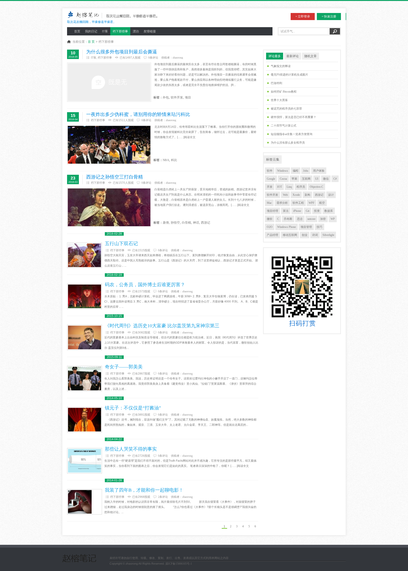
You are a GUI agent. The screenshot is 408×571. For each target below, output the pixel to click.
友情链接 (150, 31)
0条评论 (153, 57)
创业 (304, 235)
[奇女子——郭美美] (84, 378)
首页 (77, 31)
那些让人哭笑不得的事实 (131, 449)
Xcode (296, 194)
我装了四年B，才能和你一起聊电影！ (144, 490)
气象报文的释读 (281, 66)
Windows (282, 170)
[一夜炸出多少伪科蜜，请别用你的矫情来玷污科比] (109, 145)
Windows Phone (286, 227)
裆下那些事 (120, 31)
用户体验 (318, 170)
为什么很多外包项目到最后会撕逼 (121, 51)
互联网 (306, 178)
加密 (323, 219)
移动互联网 (290, 235)
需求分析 (282, 203)
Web (285, 194)
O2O (269, 227)
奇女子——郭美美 (124, 366)
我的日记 (91, 31)
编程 (295, 170)
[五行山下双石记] (84, 255)
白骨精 (186, 222)
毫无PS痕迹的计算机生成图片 (289, 74)
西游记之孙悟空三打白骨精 (114, 177)
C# (335, 178)
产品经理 (272, 235)
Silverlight (328, 235)
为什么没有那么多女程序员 (288, 142)
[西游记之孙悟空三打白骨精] (109, 207)
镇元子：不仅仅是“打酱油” (133, 407)
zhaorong (178, 57)
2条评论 (163, 497)
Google (271, 178)
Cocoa (283, 178)
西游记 (205, 222)
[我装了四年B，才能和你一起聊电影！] (84, 502)
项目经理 (272, 211)
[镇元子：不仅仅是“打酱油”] (84, 419)
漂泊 (136, 31)
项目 (188, 97)
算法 (286, 211)
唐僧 (166, 222)
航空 (322, 203)
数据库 (328, 211)
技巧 (319, 227)
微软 (269, 219)
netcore (311, 219)
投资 (317, 211)
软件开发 (177, 97)
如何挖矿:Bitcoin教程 (284, 91)
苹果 (294, 178)
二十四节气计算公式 (283, 125)
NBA (166, 160)
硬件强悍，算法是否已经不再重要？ (293, 117)
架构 (307, 194)
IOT (279, 186)
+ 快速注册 (329, 16)
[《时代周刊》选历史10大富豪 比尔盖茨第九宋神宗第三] (84, 337)
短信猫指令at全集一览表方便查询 (291, 134)
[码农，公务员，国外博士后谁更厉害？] (84, 296)
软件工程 (298, 203)
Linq (289, 186)
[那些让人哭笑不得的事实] (84, 461)
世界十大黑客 (279, 100)
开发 (269, 186)
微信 (326, 178)
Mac (269, 203)
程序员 (301, 186)
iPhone (297, 211)
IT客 (105, 31)
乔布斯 (288, 219)
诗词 (315, 235)
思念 (300, 219)
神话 (196, 222)
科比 (174, 160)
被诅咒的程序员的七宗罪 (286, 108)
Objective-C (316, 186)
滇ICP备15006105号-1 (178, 563)
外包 (166, 97)
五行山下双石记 (121, 243)
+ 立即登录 (302, 16)
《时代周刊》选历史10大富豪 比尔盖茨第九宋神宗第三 (162, 325)
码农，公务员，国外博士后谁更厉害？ (145, 284)
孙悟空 (175, 222)
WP (333, 219)
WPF (311, 203)
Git (307, 211)
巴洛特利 (276, 83)
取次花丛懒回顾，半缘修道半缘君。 (91, 22)
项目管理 (306, 227)
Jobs (305, 170)
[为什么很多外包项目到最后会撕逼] (109, 82)
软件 (269, 170)
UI (316, 178)
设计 (331, 194)
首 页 (91, 41)
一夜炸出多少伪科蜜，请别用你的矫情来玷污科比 (138, 114)
